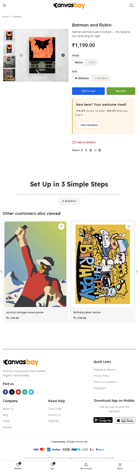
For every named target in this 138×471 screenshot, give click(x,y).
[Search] (131, 5)
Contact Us (54, 415)
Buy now (121, 91)
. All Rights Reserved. (70, 441)
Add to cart (88, 91)
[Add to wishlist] (61, 226)
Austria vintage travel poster (25, 312)
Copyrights (99, 388)
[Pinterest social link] (90, 150)
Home (5, 16)
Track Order (55, 408)
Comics (17, 16)
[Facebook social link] (82, 150)
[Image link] (21, 362)
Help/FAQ (53, 421)
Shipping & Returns (104, 369)
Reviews (7, 427)
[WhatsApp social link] (95, 150)
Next (63, 55)
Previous (21, 55)
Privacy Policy (101, 375)
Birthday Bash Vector (87, 312)
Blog (5, 415)
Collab (6, 421)
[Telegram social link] (99, 150)
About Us (8, 408)
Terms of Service (100, 457)
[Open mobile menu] (4, 5)
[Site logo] (69, 5)
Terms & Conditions (105, 382)
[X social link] (86, 150)
